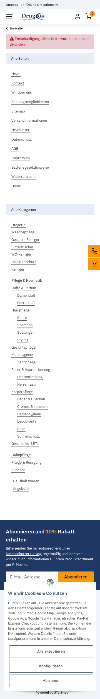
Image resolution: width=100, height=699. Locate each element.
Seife (21, 428)
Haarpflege (20, 310)
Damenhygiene (29, 414)
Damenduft (26, 295)
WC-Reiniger (21, 254)
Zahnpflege (26, 362)
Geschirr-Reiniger (25, 239)
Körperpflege (22, 392)
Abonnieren (76, 577)
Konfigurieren (51, 666)
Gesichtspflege (23, 347)
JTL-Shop (61, 692)
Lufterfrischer (22, 247)
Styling (22, 340)
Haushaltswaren (26, 481)
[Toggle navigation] (9, 16)
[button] (77, 16)
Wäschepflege (22, 232)
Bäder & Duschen (31, 399)
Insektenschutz (23, 261)
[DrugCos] (33, 16)
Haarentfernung (29, 377)
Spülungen (25, 332)
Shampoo (24, 325)
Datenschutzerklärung (24, 553)
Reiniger (17, 269)
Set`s (22, 317)
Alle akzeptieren (51, 651)
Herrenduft (26, 302)
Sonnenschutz (28, 436)
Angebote (21, 488)
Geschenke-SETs (24, 443)
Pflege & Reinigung (26, 462)
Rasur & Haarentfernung (30, 369)
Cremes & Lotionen (32, 406)
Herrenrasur (27, 384)
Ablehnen (51, 680)
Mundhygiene (22, 354)
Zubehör (18, 470)
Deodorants (26, 421)
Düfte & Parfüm (23, 288)
